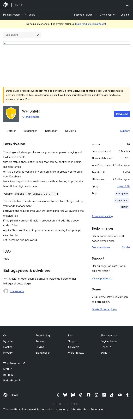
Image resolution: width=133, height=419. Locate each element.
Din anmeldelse (101, 247)
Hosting (7, 347)
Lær (70, 335)
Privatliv (8, 352)
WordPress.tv (77, 352)
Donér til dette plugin (104, 309)
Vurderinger (30, 130)
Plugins (40, 347)
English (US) (123, 186)
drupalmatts (32, 116)
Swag (105, 352)
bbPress (9, 374)
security (124, 207)
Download (122, 114)
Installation (50, 130)
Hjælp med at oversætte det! (91, 24)
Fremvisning (43, 335)
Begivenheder (109, 341)
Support (125, 130)
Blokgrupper (43, 352)
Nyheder (8, 341)
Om (5, 335)
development (121, 193)
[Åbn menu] (128, 5)
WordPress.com (14, 363)
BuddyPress (12, 380)
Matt (7, 369)
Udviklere (73, 347)
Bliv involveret (109, 335)
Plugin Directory (11, 14)
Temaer (40, 341)
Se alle (126, 247)
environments (121, 200)
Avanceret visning (102, 216)
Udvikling (70, 130)
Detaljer (11, 130)
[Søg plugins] (37, 35)
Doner (106, 347)
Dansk (14, 395)
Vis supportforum (102, 278)
